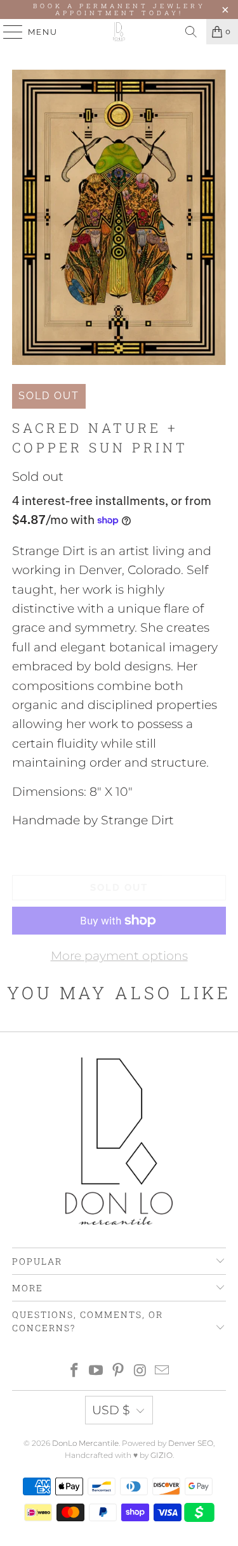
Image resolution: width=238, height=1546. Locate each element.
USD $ (111, 1410)
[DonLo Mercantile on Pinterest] (118, 1371)
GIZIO (161, 1455)
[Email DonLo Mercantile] (162, 1371)
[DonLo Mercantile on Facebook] (74, 1371)
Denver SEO (190, 1443)
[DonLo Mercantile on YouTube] (96, 1371)
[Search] (191, 31)
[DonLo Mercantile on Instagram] (140, 1371)
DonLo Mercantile (85, 1443)
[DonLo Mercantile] (119, 31)
